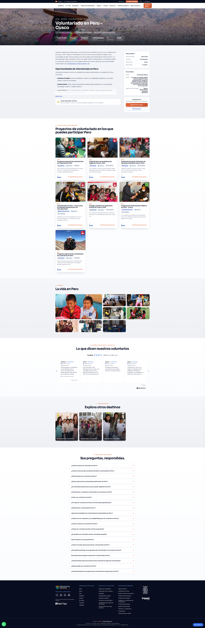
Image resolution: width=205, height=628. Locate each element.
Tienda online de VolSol (124, 613)
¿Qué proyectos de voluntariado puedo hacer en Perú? (89, 481)
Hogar (57, 19)
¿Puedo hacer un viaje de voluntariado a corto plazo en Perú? (91, 492)
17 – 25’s (68, 5)
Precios (105, 5)
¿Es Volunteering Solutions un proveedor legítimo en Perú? (91, 487)
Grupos (99, 5)
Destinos (61, 5)
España (81, 598)
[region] (102, 371)
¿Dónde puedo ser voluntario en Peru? (84, 476)
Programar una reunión (71, 1)
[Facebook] (56, 595)
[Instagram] (60, 595)
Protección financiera (124, 604)
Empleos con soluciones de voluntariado (125, 601)
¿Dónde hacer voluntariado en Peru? (83, 508)
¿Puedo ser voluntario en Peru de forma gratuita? (87, 529)
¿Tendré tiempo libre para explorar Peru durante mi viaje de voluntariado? (96, 561)
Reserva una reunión (137, 105)
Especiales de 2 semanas (106, 591)
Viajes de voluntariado (87, 5)
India (80, 588)
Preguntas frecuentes (124, 598)
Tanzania (81, 602)
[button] (56, 371)
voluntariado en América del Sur (77, 63)
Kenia (80, 591)
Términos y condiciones (124, 608)
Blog (141, 1)
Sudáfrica (81, 595)
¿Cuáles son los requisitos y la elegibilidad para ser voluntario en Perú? (95, 518)
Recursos (112, 5)
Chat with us (198, 625)
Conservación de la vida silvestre (105, 607)
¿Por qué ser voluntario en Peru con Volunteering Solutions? (91, 502)
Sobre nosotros (135, 5)
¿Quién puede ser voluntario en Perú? (83, 566)
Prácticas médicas (123, 5)
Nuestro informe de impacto (126, 593)
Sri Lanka (81, 600)
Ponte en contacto (132, 1)
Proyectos (75, 5)
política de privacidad (124, 606)
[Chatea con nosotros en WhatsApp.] (4, 624)
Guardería (101, 593)
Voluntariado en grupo (105, 595)
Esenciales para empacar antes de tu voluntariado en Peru (90, 555)
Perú (80, 593)
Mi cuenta (147, 1)
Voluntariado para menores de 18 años (106, 603)
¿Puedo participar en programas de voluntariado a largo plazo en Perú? (95, 571)
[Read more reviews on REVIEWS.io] (141, 388)
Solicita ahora (147, 5)
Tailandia (81, 605)
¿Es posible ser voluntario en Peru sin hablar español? (89, 534)
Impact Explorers (107, 621)
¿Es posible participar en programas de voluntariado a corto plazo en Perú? (96, 550)
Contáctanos (121, 611)
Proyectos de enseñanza (105, 600)
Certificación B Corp (123, 591)
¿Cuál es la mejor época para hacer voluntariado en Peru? (90, 545)
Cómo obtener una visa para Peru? (82, 539)
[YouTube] (68, 595)
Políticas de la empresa (124, 595)
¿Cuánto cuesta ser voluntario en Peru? (84, 465)
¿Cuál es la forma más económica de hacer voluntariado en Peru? (92, 471)
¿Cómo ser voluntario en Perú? (81, 497)
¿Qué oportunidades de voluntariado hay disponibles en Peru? (92, 513)
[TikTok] (64, 595)
